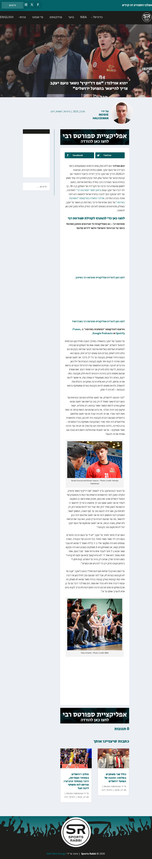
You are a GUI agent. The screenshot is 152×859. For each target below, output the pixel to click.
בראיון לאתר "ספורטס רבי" (88, 190)
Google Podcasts (103, 333)
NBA (83, 17)
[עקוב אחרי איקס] (32, 4)
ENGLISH (7, 17)
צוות (23, 17)
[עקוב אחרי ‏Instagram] (26, 4)
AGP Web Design (56, 853)
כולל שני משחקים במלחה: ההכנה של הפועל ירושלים (115, 777)
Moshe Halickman (101, 116)
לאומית (59, 111)
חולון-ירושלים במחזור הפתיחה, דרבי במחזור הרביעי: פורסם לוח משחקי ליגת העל (76, 781)
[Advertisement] (28, 155)
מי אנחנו (37, 17)
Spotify (120, 333)
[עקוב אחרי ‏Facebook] (37, 4)
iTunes (76, 329)
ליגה (52, 111)
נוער (71, 17)
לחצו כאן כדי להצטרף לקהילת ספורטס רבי (96, 218)
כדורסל (98, 17)
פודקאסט (55, 17)
